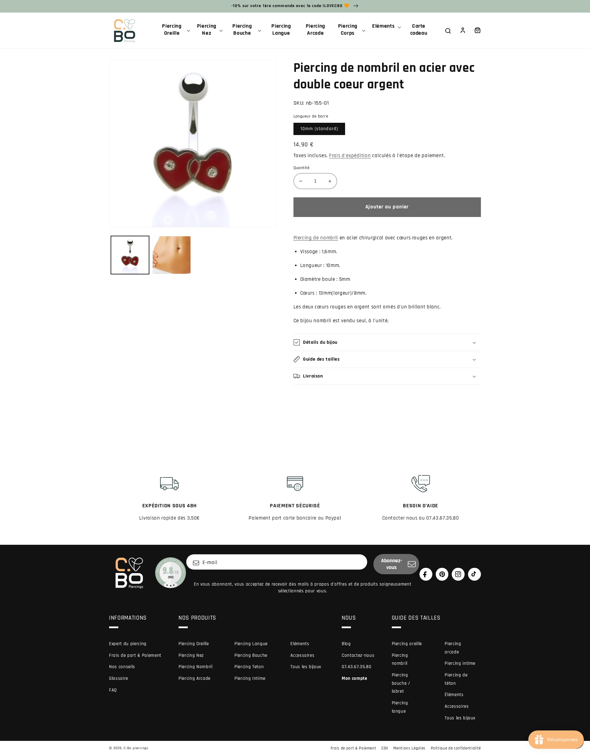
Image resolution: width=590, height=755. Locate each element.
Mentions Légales (409, 748)
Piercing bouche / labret (401, 683)
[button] (174, 30)
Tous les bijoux (305, 667)
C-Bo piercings (136, 748)
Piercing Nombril (196, 667)
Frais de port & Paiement (135, 655)
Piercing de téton (456, 679)
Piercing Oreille (194, 644)
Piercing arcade (453, 648)
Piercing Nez (191, 655)
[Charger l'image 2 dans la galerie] (171, 255)
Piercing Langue (251, 644)
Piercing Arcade (194, 678)
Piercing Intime (250, 678)
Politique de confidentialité (456, 748)
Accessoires (302, 655)
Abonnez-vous (391, 564)
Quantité (301, 168)
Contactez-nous (358, 655)
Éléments (454, 695)
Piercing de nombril (315, 238)
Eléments (299, 644)
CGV (384, 748)
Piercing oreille (407, 644)
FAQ (113, 690)
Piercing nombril (400, 659)
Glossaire (118, 678)
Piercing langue (400, 707)
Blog (346, 644)
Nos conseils (122, 667)
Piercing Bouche (250, 655)
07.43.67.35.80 (356, 667)
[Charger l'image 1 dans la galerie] (130, 255)
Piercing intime (460, 663)
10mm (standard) (319, 129)
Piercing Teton (249, 667)
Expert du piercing (128, 644)
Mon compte (354, 678)
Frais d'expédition (350, 156)
